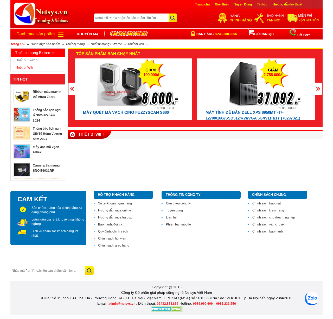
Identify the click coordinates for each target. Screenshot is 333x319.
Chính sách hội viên (112, 238)
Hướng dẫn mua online (114, 210)
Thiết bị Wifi (24, 67)
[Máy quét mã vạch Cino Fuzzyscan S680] (121, 84)
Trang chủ (202, 4)
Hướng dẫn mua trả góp (115, 217)
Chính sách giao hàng (113, 245)
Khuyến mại (88, 34)
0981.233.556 (226, 303)
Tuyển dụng (174, 210)
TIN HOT (20, 79)
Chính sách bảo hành (267, 231)
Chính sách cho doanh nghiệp (273, 217)
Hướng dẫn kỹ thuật (287, 4)
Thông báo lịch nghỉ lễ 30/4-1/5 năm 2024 (47, 115)
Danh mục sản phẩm (35, 34)
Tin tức (262, 4)
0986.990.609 (203, 303)
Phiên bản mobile (178, 224)
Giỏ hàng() (264, 34)
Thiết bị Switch (26, 60)
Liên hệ (171, 217)
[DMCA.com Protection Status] (167, 311)
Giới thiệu (222, 4)
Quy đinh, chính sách (113, 231)
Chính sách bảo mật (266, 203)
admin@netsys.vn (122, 303)
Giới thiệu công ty (178, 203)
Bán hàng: (216, 34)
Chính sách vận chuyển (269, 224)
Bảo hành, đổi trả (110, 224)
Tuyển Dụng (243, 4)
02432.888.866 (167, 303)
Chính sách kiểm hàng (268, 210)
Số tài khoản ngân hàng (115, 203)
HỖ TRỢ (303, 35)
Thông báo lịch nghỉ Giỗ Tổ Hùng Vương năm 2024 (47, 134)
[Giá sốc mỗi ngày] (129, 34)
